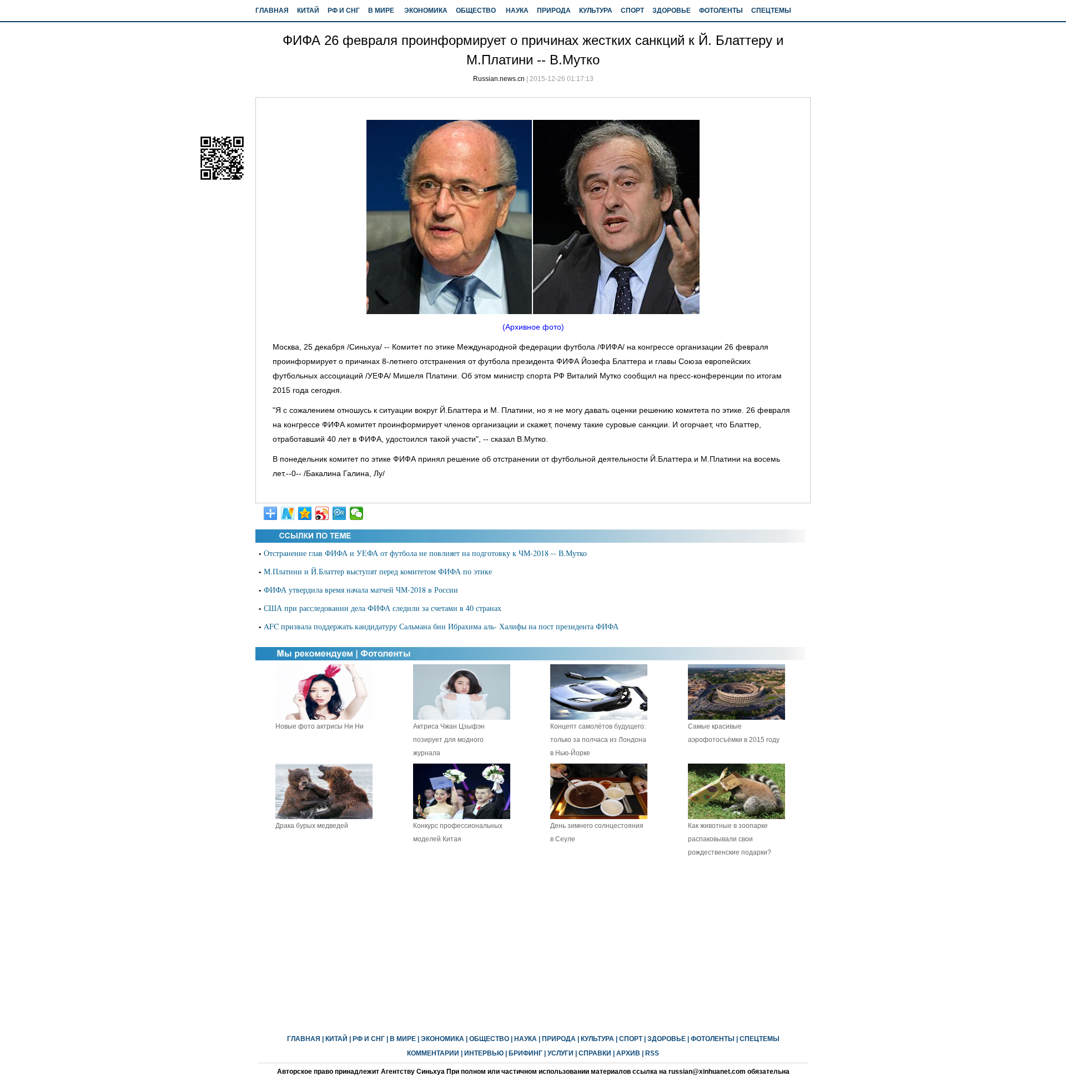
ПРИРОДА (554, 10)
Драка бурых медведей (311, 826)
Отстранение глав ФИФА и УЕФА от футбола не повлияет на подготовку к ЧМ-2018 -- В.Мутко (425, 553)
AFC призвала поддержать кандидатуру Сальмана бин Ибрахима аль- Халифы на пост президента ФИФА (441, 626)
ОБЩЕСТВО (476, 10)
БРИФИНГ (525, 1053)
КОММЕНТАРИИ (433, 1053)
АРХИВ (628, 1053)
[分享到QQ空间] (305, 513)
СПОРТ (632, 10)
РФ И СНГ (344, 10)
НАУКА (517, 10)
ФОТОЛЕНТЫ (721, 10)
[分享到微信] (357, 513)
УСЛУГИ (560, 1053)
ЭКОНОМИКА (425, 10)
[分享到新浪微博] (322, 513)
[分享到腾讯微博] (339, 513)
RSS (652, 1053)
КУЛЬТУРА (595, 10)
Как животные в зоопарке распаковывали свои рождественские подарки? (729, 839)
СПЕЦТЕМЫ (771, 10)
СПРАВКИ (595, 1053)
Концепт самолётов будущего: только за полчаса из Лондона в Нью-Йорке (598, 740)
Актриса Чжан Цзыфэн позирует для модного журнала (449, 740)
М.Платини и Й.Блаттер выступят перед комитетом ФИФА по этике (378, 571)
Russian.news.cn (499, 79)
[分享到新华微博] (288, 513)
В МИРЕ (381, 10)
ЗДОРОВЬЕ (671, 10)
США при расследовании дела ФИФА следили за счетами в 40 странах (382, 608)
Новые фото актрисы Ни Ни (319, 726)
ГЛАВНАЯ (272, 10)
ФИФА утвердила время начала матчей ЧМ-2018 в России (361, 589)
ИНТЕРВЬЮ (484, 1053)
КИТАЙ (308, 10)
